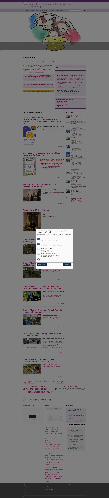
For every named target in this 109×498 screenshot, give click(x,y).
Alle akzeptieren (67, 264)
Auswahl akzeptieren (42, 264)
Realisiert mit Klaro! (68, 267)
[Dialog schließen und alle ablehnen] (72, 230)
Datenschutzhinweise (55, 235)
